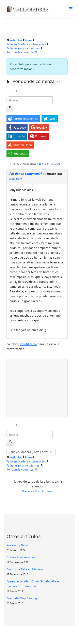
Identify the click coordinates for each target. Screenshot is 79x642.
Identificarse (28, 344)
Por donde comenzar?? (25, 174)
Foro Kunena (43, 491)
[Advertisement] (37, 388)
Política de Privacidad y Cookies (41, 634)
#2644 (40, 163)
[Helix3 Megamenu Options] (71, 9)
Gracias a (28, 491)
